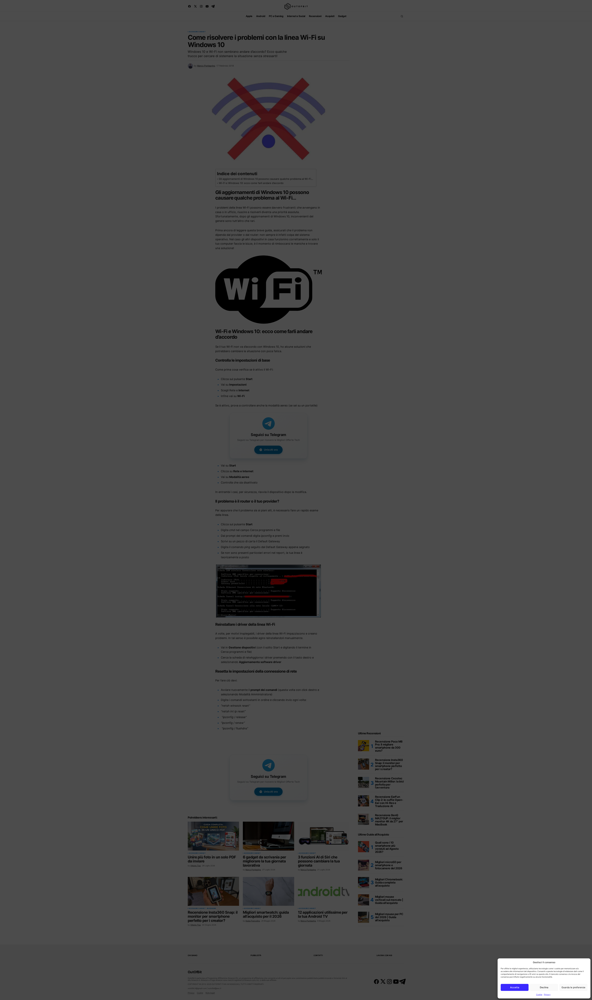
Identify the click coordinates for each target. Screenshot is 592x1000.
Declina (544, 987)
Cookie (539, 994)
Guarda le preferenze (573, 987)
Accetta (514, 987)
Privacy (547, 994)
